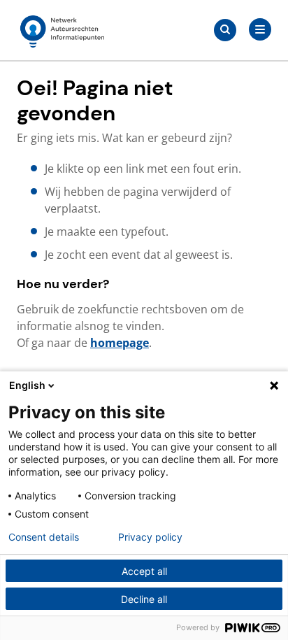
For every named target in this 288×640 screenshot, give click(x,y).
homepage (119, 342)
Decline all (144, 599)
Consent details (43, 537)
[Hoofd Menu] (260, 29)
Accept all (144, 571)
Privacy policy (150, 537)
